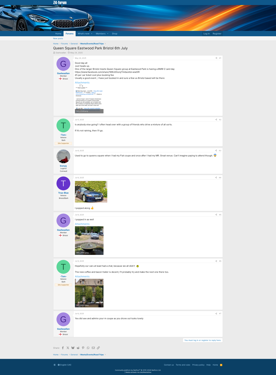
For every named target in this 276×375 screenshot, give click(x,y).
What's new (83, 33)
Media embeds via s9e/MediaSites (138, 372)
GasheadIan (61, 52)
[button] (92, 33)
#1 (220, 58)
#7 (220, 313)
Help (208, 365)
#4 (220, 177)
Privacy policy (198, 365)
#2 (220, 120)
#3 (220, 150)
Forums (69, 33)
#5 (220, 215)
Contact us (169, 365)
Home (58, 33)
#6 (220, 261)
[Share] (216, 58)
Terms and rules (183, 365)
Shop (114, 33)
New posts (58, 38)
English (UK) (65, 365)
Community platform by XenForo (138, 370)
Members (101, 33)
